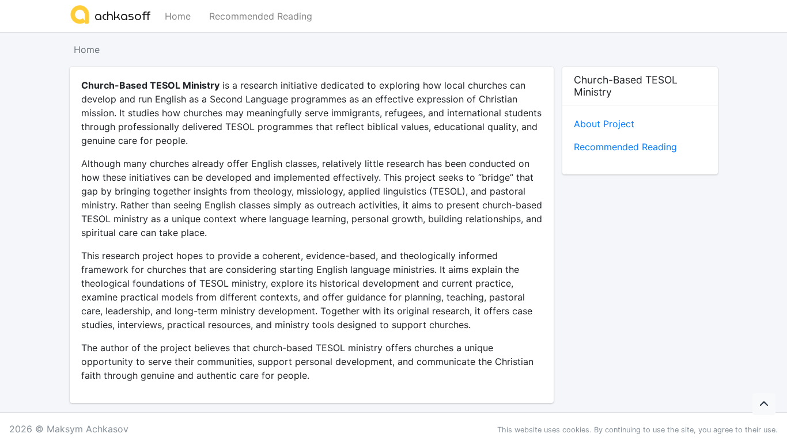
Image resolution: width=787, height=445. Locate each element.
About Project (604, 124)
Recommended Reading (260, 16)
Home (178, 16)
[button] (763, 404)
